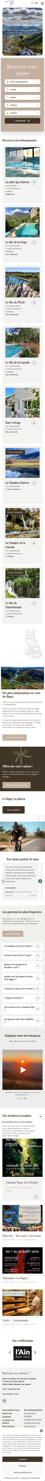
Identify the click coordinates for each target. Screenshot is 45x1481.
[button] (41, 1430)
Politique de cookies (11, 1478)
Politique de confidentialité (30, 1478)
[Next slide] (40, 881)
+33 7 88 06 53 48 (11, 1389)
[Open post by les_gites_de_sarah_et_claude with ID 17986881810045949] (22, 1070)
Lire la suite (10, 888)
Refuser (22, 1466)
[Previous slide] (3, 881)
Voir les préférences (22, 1472)
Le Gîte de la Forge (33, 1419)
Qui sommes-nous (11, 1410)
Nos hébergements (33, 1410)
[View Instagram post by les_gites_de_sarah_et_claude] (40, 1087)
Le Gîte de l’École (32, 1423)
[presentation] (36, 819)
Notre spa (7, 1413)
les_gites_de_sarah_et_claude (22, 1052)
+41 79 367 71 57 (10, 1394)
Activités (6, 1416)
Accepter (22, 1459)
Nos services (8, 1426)
